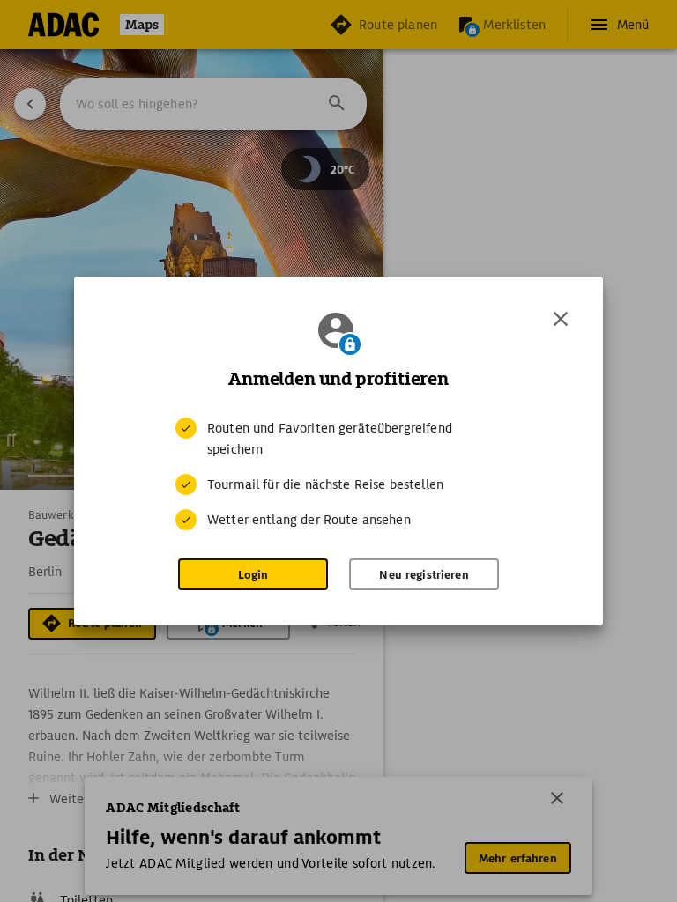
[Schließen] (560, 319)
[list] (338, 474)
